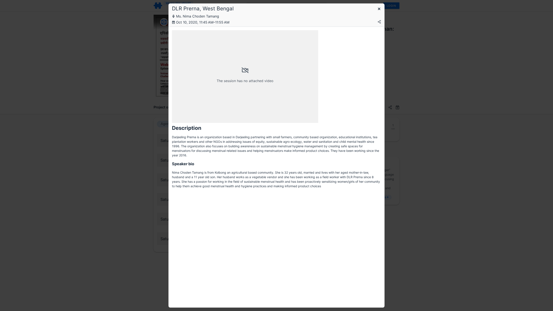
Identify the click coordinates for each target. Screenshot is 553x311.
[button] (379, 9)
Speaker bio (183, 164)
